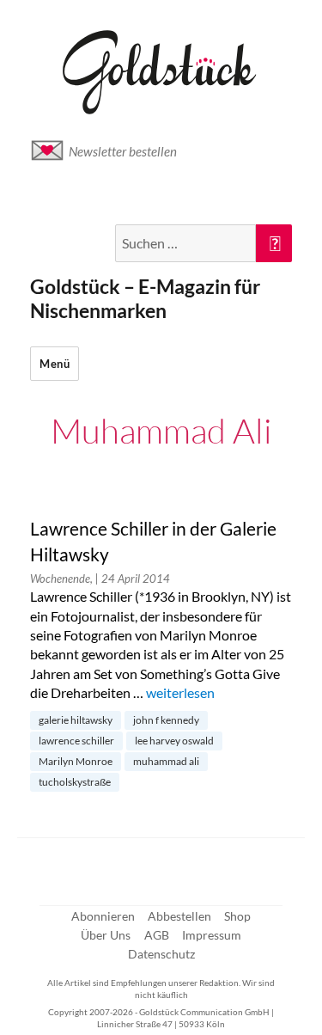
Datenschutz (161, 953)
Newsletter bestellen (123, 151)
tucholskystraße (75, 781)
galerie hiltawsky (75, 719)
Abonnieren (103, 916)
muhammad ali (166, 761)
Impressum (211, 935)
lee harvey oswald (174, 740)
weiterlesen (180, 692)
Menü (54, 364)
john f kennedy (166, 719)
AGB (156, 935)
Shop (237, 916)
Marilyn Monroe (75, 761)
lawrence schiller (76, 740)
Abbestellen (179, 916)
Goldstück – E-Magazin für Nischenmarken (145, 298)
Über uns (106, 935)
